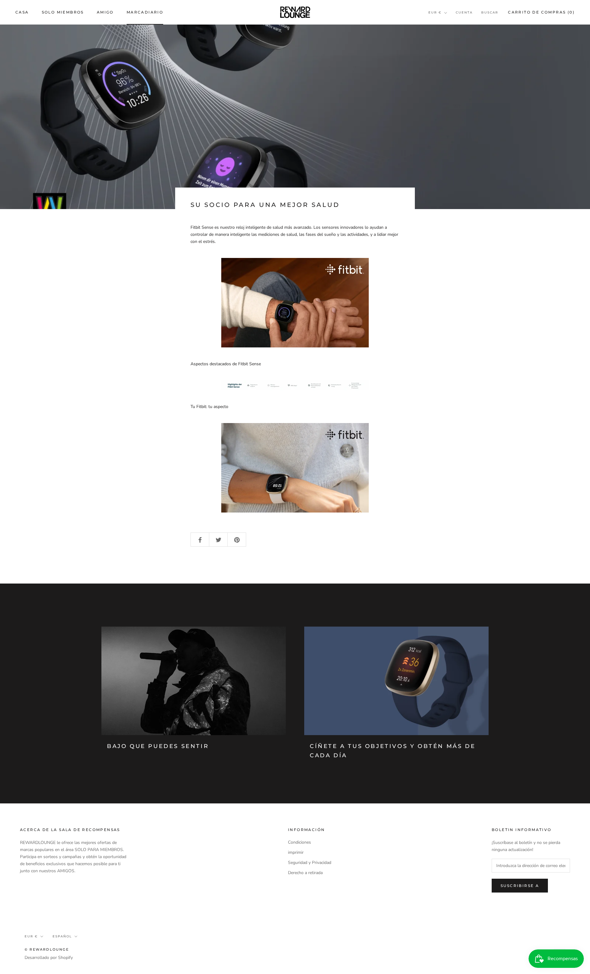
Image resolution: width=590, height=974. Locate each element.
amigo (105, 12)
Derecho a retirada (305, 873)
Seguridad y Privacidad (309, 862)
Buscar (489, 12)
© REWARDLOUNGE (47, 949)
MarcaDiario (145, 12)
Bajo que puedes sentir (158, 746)
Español (62, 936)
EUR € (435, 12)
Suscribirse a (520, 885)
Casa (22, 12)
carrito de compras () (541, 12)
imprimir (296, 852)
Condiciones (299, 842)
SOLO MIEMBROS (63, 12)
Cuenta (464, 12)
